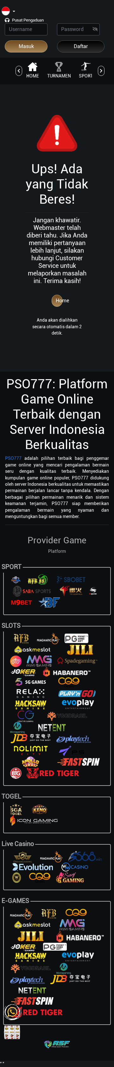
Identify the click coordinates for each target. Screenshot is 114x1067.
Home (59, 301)
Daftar (81, 46)
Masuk (26, 46)
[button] (8, 12)
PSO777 (13, 458)
